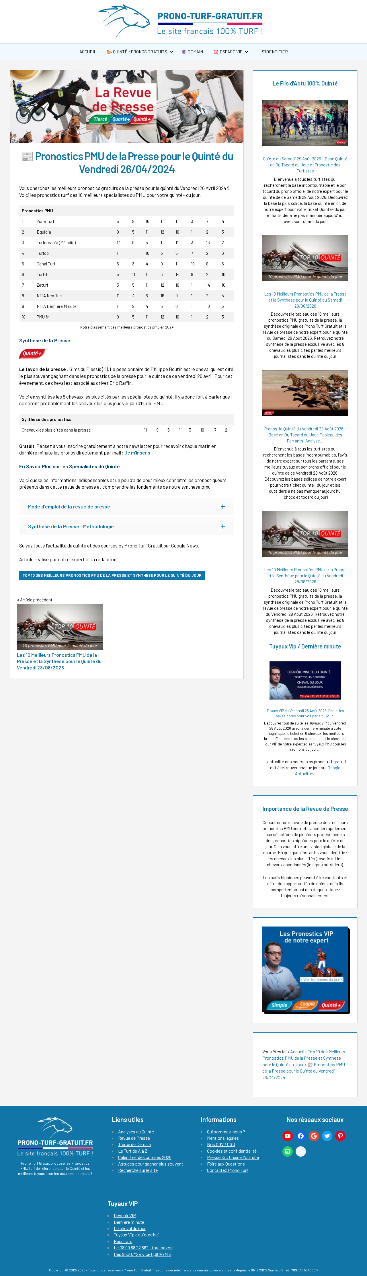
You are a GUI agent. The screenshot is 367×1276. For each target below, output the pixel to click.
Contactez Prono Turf (227, 1170)
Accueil (87, 51)
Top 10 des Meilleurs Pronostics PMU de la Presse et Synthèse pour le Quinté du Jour (112, 575)
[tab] (126, 506)
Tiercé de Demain (134, 1144)
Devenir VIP (125, 1215)
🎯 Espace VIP (227, 51)
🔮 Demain (192, 51)
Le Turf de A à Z (132, 1150)
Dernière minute (129, 1222)
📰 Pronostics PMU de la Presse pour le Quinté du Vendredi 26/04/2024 (303, 1071)
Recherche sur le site (138, 1170)
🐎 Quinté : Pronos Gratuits (137, 51)
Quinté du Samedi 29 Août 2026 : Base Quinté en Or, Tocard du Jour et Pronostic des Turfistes (305, 164)
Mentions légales (223, 1138)
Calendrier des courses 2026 (144, 1157)
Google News (184, 545)
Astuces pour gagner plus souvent (150, 1163)
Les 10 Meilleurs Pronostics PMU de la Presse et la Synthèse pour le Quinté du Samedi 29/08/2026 (305, 299)
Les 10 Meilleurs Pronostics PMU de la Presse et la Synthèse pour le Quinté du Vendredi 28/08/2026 (305, 575)
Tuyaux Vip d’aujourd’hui (136, 1234)
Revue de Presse (134, 1138)
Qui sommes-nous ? (226, 1131)
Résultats (123, 1241)
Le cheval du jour (130, 1228)
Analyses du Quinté (136, 1131)
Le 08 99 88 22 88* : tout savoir (143, 1247)
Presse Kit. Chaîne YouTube (233, 1157)
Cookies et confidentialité (232, 1150)
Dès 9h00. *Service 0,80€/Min (142, 1254)
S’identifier (274, 51)
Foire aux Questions (226, 1163)
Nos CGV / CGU (221, 1144)
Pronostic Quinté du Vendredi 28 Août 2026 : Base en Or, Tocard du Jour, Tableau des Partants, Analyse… (305, 434)
